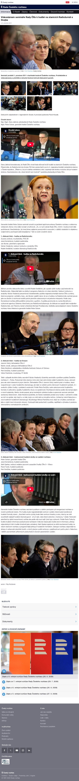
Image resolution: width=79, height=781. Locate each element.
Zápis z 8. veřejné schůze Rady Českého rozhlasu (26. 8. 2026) (27, 676)
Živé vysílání (6, 730)
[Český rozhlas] (7, 2)
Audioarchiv (6, 733)
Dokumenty (44, 12)
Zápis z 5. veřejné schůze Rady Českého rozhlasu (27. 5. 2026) (31, 694)
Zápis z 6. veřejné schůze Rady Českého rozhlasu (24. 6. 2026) (31, 688)
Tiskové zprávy (9, 607)
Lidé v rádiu (44, 718)
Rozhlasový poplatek (47, 726)
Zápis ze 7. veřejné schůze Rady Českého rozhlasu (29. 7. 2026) (32, 681)
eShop (4, 721)
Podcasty (5, 736)
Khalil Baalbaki (28, 71)
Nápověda (44, 715)
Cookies (4, 775)
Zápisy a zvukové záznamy (13, 629)
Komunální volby (8, 715)
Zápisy (25, 12)
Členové (33, 12)
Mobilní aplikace (7, 739)
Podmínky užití (24, 775)
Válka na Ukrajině (8, 712)
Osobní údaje (13, 775)
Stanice (4, 718)
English (32, 775)
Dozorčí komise (58, 12)
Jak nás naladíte (46, 712)
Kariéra (42, 721)
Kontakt (70, 12)
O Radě (16, 12)
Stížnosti (6, 614)
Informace (5, 12)
